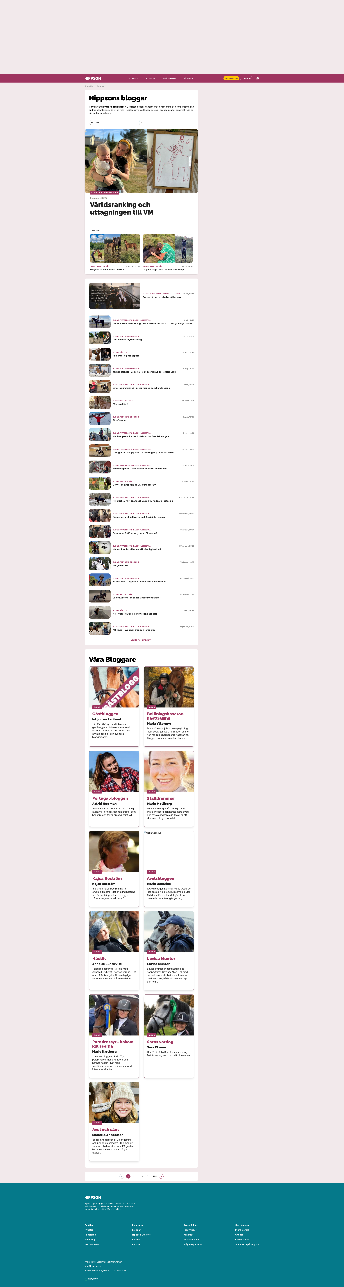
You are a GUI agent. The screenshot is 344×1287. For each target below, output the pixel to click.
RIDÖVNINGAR (169, 78)
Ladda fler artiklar (140, 640)
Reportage (90, 1234)
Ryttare (136, 1244)
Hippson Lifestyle (141, 1234)
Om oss (239, 1234)
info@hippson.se (93, 1266)
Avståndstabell (192, 1239)
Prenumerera (231, 78)
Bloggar (136, 1230)
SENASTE (133, 78)
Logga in (246, 78)
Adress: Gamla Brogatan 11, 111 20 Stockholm (105, 1270)
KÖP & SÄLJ (189, 78)
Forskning (90, 1239)
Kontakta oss (242, 1239)
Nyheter (89, 1230)
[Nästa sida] (161, 1176)
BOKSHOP (150, 78)
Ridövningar (190, 1230)
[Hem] (93, 78)
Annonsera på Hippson (247, 1244)
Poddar (136, 1239)
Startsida (89, 86)
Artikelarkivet (92, 1244)
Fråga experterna (193, 1244)
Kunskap (188, 1234)
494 (155, 1176)
